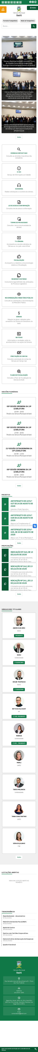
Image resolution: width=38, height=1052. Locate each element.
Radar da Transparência (28, 21)
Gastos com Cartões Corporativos (15, 934)
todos (19, 857)
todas (19, 137)
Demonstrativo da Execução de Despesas (18, 940)
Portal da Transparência (10, 21)
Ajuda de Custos (9, 928)
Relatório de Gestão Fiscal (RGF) (14, 922)
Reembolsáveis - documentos (14, 917)
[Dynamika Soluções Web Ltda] (35, 1049)
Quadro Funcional (9, 945)
